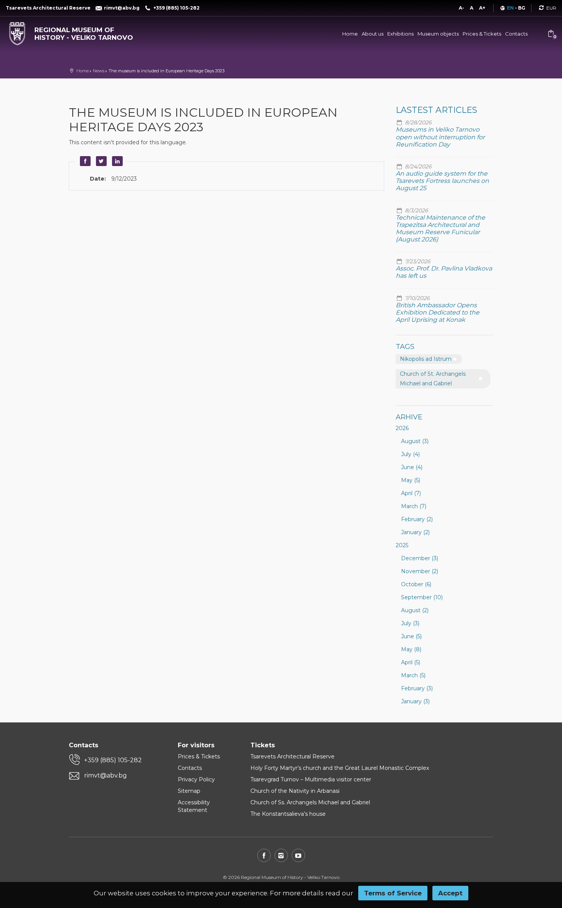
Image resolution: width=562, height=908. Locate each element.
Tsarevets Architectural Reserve (292, 756)
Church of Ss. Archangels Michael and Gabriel (310, 802)
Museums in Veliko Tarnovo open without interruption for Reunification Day (440, 137)
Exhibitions (400, 34)
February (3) (417, 688)
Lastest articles (436, 110)
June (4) (411, 467)
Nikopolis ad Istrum (426, 358)
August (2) (415, 610)
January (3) (415, 701)
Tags (405, 346)
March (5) (413, 675)
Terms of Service (393, 893)
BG (521, 8)
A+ (482, 8)
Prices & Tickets (482, 34)
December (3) (419, 558)
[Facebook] (264, 855)
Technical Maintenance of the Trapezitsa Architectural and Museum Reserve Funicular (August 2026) (440, 228)
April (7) (411, 493)
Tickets (262, 745)
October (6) (416, 584)
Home (350, 34)
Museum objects (438, 34)
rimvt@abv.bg (105, 775)
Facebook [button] (84, 161)
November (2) (419, 571)
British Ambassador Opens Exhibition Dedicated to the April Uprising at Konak (437, 312)
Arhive (409, 417)
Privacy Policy (196, 779)
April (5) (410, 662)
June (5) (411, 636)
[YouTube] (298, 855)
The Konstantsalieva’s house (288, 813)
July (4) (410, 454)
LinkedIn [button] (116, 161)
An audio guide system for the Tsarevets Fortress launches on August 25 (442, 181)
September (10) (422, 597)
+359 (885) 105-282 (113, 760)
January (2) (415, 532)
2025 (402, 545)
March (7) (413, 506)
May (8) (411, 649)
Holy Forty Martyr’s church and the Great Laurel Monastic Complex (339, 768)
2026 (402, 428)
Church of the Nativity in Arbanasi (294, 790)
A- (461, 8)
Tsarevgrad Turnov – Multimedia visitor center (310, 779)
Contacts (516, 34)
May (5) (410, 480)
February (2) (417, 519)
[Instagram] (281, 855)
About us (372, 34)
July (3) (410, 623)
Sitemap (189, 790)
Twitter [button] (100, 161)
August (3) (415, 441)
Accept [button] (450, 893)
